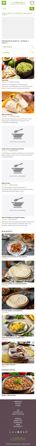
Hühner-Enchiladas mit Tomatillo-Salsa (13, 337)
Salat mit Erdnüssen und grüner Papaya (13, 217)
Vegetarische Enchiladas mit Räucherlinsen (14, 257)
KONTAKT (18, 403)
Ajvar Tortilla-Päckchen (8, 364)
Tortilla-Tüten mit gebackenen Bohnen (13, 149)
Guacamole (5, 80)
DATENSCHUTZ (18, 412)
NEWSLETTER (18, 420)
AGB (18, 410)
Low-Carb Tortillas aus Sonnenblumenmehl (14, 284)
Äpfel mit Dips (6, 183)
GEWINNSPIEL (18, 422)
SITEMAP (18, 405)
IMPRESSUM (18, 401)
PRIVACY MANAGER (18, 414)
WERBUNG (18, 419)
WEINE (18, 424)
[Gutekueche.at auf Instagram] (18, 432)
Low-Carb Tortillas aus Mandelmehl (12, 311)
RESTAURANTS (18, 426)
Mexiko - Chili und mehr (9, 395)
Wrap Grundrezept (7, 114)
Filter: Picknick (18, 47)
